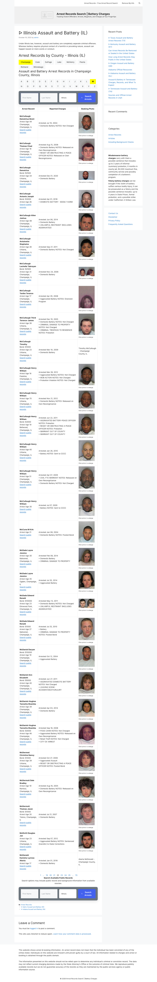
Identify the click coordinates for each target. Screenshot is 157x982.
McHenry (70, 62)
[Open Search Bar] (139, 3)
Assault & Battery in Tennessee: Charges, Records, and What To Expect (122, 82)
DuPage (48, 62)
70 (76, 875)
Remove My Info (128, 3)
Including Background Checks (121, 142)
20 (50, 875)
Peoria (82, 62)
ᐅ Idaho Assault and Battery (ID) (32, 907)
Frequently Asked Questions (120, 224)
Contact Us (113, 213)
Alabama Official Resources (120, 70)
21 (54, 875)
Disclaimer (112, 217)
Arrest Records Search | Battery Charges (83, 13)
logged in (34, 928)
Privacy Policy (114, 221)
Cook (37, 62)
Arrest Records (26, 905)
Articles (111, 138)
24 (65, 875)
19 (47, 875)
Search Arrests (88, 97)
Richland (24, 67)
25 (69, 875)
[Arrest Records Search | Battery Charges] (48, 15)
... (43, 875)
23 (62, 875)
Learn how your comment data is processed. (72, 934)
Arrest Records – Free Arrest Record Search (101, 3)
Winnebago (38, 67)
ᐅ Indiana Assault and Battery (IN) (33, 909)
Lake (59, 62)
